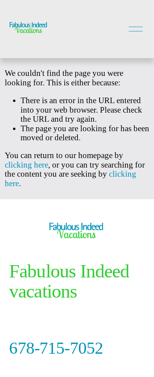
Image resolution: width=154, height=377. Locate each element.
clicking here (26, 165)
